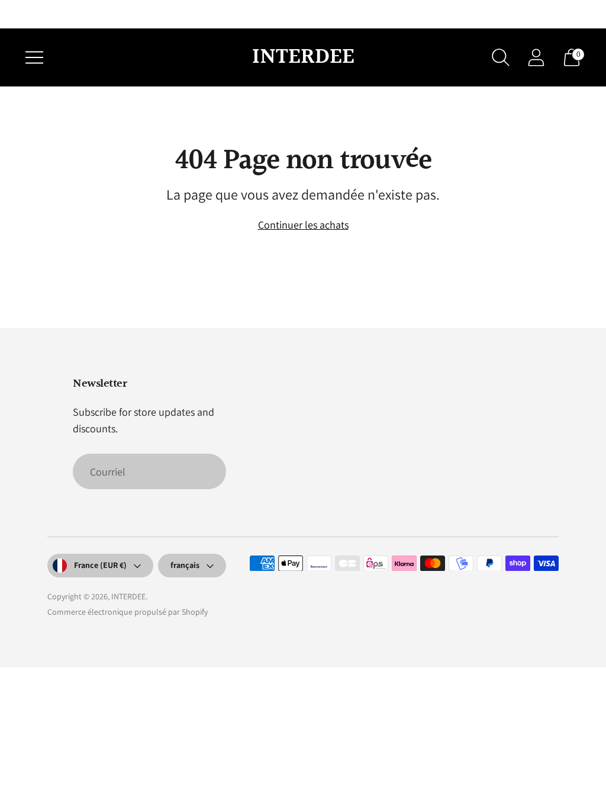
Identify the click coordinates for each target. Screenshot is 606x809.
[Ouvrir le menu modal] (34, 57)
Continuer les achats (303, 225)
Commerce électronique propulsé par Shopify (127, 611)
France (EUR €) (100, 565)
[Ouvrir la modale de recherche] (500, 57)
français (184, 565)
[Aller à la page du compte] (536, 57)
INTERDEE (128, 596)
